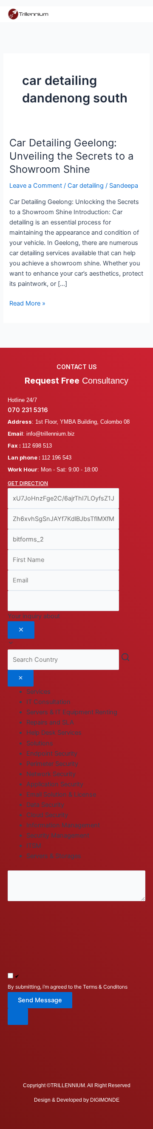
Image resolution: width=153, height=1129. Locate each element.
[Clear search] (21, 678)
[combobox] (76, 630)
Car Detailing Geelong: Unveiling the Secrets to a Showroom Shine (71, 156)
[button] (76, 1016)
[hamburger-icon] (135, 14)
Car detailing (86, 185)
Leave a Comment (35, 185)
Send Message (40, 1000)
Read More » (27, 302)
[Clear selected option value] (21, 630)
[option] (85, 702)
